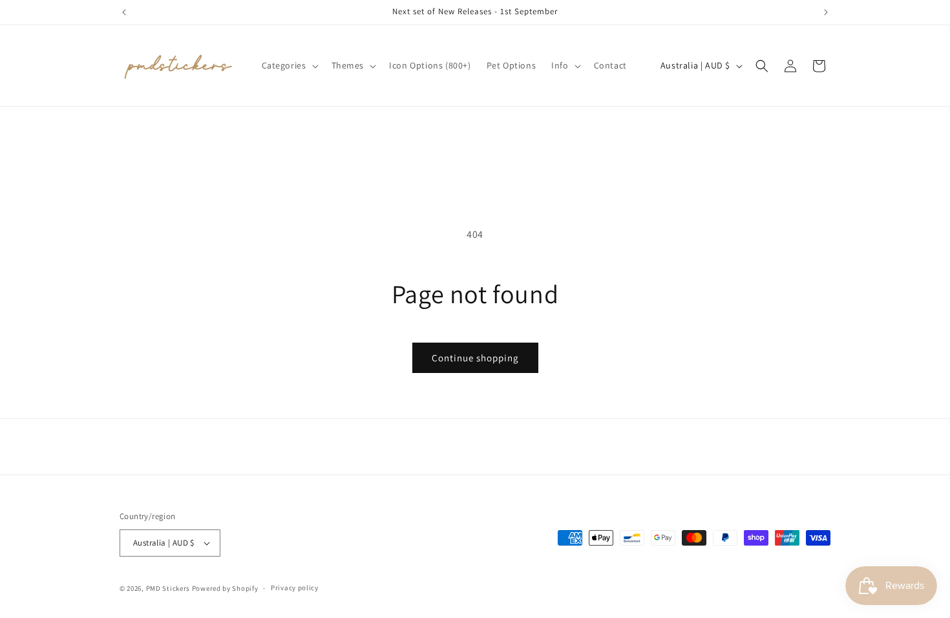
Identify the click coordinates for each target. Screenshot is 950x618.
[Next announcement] (826, 12)
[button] (289, 65)
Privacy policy (295, 587)
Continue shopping (475, 358)
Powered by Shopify (225, 588)
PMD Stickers (168, 588)
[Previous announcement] (124, 12)
